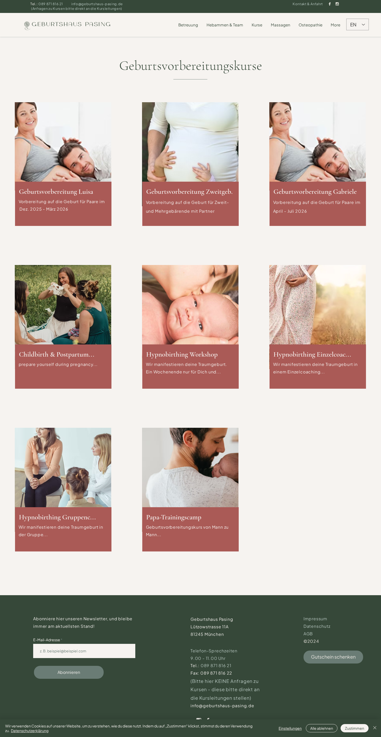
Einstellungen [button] (290, 728)
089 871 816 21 (51, 4)
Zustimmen (354, 728)
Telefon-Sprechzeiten (214, 650)
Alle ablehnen (321, 728)
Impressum (315, 618)
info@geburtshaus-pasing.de (97, 4)
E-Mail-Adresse (47, 640)
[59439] (329, 3)
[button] (188, 24)
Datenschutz (317, 626)
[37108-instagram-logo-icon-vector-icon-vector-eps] (337, 3)
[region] (63, 167)
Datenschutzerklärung (29, 730)
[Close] (375, 728)
